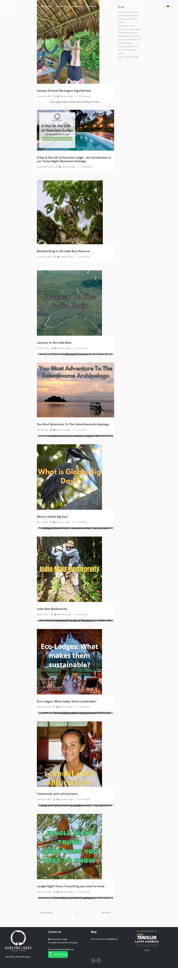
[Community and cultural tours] (69, 754)
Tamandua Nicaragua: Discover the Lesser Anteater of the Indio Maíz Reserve (129, 29)
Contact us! (112, 939)
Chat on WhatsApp (60, 954)
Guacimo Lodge (66, 96)
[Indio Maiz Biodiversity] (69, 569)
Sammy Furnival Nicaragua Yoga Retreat (64, 91)
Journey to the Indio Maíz (54, 343)
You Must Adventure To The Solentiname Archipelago (73, 424)
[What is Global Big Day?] (69, 477)
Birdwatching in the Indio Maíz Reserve (63, 251)
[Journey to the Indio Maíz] (69, 303)
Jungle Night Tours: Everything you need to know (71, 886)
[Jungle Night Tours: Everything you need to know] (69, 846)
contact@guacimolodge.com (62, 949)
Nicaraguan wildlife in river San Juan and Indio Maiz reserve (128, 49)
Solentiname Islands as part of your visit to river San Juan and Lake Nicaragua (129, 39)
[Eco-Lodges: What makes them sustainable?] (69, 661)
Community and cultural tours (57, 794)
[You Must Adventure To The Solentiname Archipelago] (75, 390)
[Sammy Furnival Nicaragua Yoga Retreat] (68, 41)
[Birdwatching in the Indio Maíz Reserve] (70, 212)
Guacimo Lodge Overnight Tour (128, 58)
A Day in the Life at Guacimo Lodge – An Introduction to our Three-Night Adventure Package (74, 159)
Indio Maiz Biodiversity (52, 609)
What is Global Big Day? (52, 517)
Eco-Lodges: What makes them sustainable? (67, 701)
